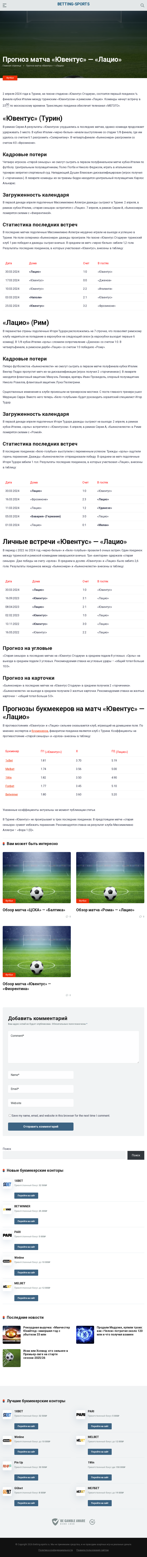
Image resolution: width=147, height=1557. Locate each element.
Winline (19, 1257)
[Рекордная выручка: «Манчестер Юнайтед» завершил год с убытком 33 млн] (12, 1342)
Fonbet (9, 786)
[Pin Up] (7, 1469)
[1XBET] (7, 1187)
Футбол (10, 78)
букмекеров (40, 731)
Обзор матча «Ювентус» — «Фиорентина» (27, 986)
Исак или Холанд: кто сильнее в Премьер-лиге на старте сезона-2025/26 (45, 1354)
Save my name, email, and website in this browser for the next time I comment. (61, 1115)
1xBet (9, 760)
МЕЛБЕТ (93, 1488)
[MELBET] (7, 1290)
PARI (17, 1232)
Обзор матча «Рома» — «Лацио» (105, 910)
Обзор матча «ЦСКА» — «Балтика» (34, 910)
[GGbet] (7, 1495)
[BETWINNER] (7, 1213)
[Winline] (7, 1264)
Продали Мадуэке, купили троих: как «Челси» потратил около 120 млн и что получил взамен (120, 1331)
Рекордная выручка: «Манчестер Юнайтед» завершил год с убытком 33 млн (46, 1331)
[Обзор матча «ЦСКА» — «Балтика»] (37, 877)
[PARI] (7, 1239)
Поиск (7, 1149)
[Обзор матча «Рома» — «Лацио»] (110, 877)
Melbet (9, 769)
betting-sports (74, 4)
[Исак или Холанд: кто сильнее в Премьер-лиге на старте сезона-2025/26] (12, 1366)
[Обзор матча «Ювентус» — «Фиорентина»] (37, 951)
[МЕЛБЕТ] (80, 1495)
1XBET (18, 1181)
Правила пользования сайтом (92, 1550)
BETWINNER (22, 1206)
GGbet (18, 1488)
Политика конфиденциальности (55, 1550)
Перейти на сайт (26, 1195)
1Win (8, 777)
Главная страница (12, 65)
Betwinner (11, 794)
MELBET (19, 1283)
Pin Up (18, 1462)
